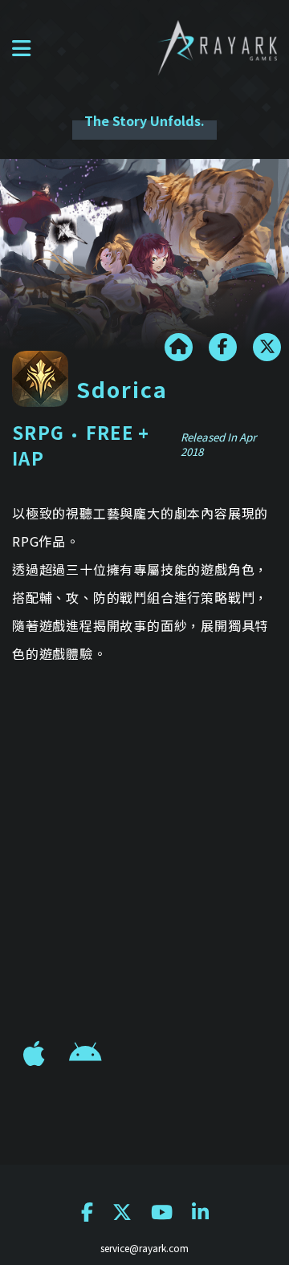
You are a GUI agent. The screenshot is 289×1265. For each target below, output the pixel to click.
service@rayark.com (144, 1248)
